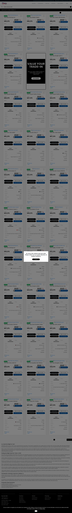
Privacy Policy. (42, 508)
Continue (36, 259)
